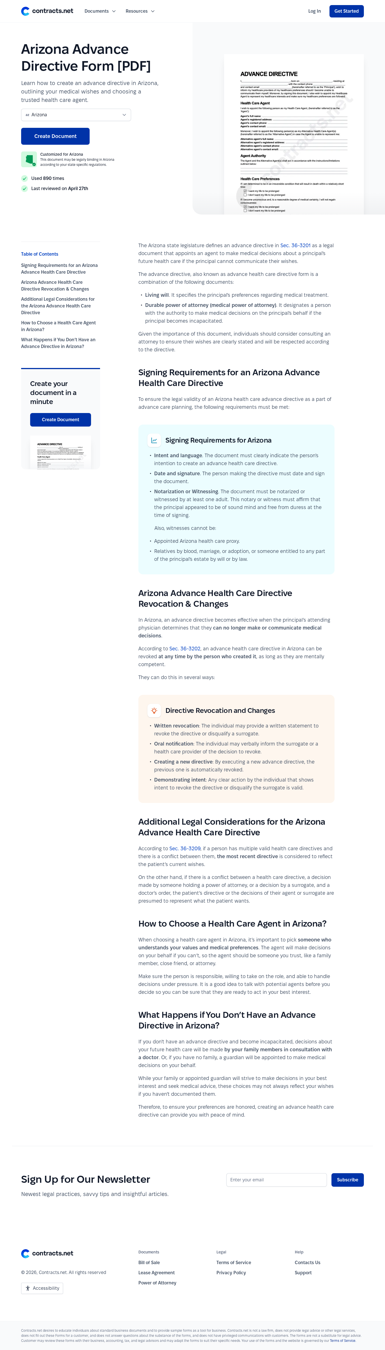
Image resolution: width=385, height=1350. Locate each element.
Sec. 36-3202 (184, 648)
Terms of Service (233, 1262)
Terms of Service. (343, 1340)
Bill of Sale (149, 1262)
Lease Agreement (156, 1272)
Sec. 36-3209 (184, 848)
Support (303, 1272)
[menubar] (314, 11)
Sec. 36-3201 (295, 245)
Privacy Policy (231, 1272)
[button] (47, 11)
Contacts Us (307, 1262)
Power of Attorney (157, 1282)
